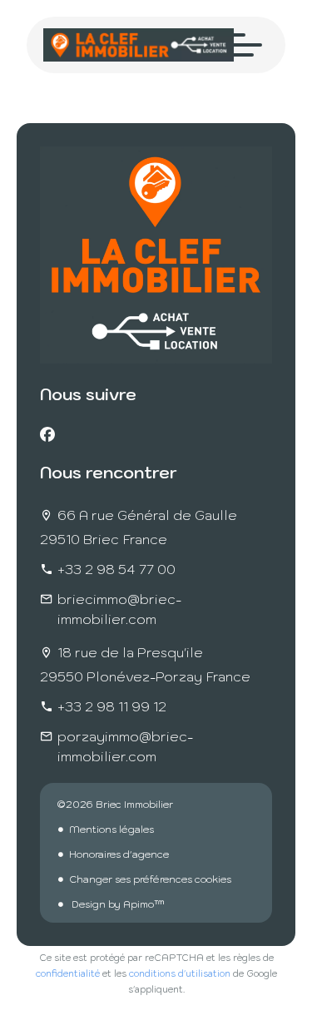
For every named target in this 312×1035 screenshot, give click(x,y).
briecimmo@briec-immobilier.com (119, 609)
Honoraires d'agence (119, 854)
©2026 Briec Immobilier (115, 804)
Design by (117, 904)
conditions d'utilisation (179, 973)
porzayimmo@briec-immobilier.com (125, 746)
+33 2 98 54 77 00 (116, 569)
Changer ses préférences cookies (150, 879)
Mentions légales (111, 829)
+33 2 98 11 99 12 (111, 706)
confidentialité (68, 973)
